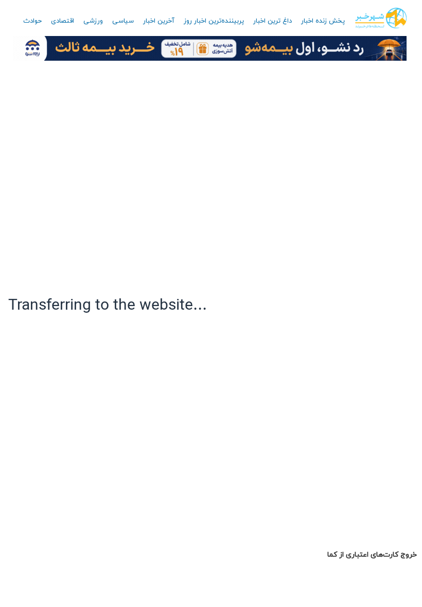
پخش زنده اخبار (323, 21)
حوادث (32, 21)
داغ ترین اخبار (272, 21)
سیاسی (123, 21)
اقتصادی (62, 21)
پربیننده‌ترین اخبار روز (214, 21)
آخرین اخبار (158, 21)
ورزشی (93, 21)
